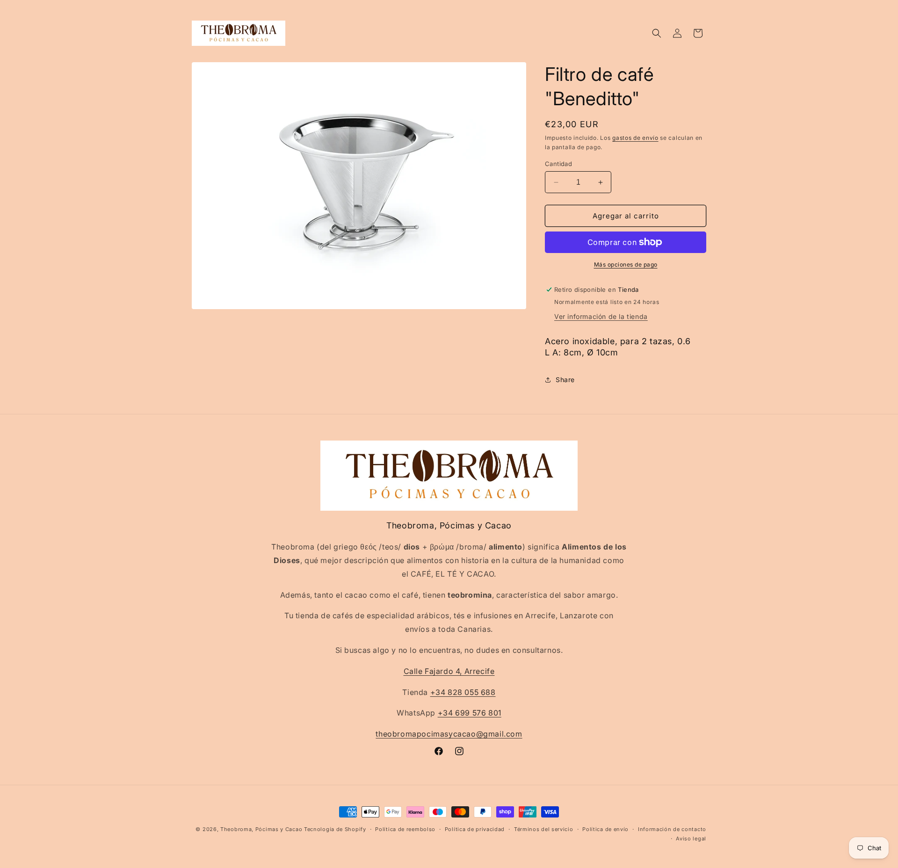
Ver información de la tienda (601, 316)
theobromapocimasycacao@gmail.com (449, 733)
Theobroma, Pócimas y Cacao (261, 829)
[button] (656, 33)
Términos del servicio (543, 829)
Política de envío (605, 829)
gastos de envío (635, 137)
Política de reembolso (405, 829)
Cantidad (558, 163)
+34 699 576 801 (469, 712)
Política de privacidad (475, 829)
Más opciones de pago (626, 264)
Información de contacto (672, 829)
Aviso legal (691, 838)
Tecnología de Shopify (335, 829)
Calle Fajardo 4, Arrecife (449, 671)
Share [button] (565, 379)
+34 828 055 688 (463, 691)
